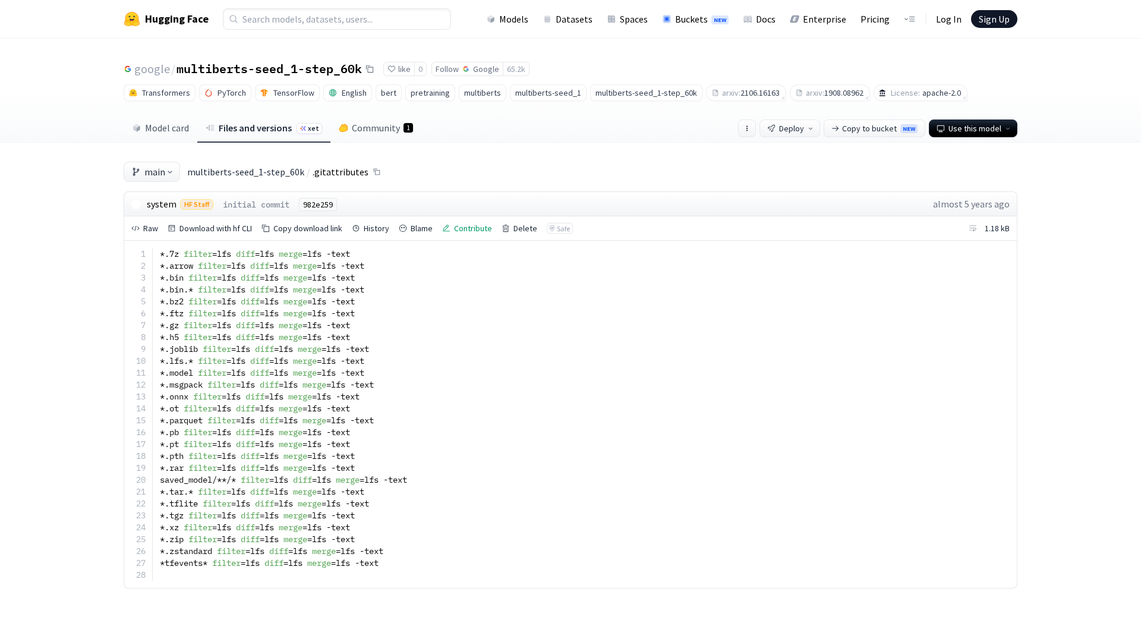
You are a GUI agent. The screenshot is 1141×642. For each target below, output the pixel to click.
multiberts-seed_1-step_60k (269, 68)
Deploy (791, 128)
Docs (766, 19)
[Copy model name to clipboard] (369, 69)
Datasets (574, 19)
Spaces (634, 19)
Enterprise (824, 19)
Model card (167, 128)
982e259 (318, 204)
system (161, 204)
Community (381, 128)
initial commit (256, 204)
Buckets (700, 19)
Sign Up (994, 19)
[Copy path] (376, 171)
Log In (949, 19)
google (152, 68)
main (154, 172)
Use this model (974, 128)
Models (513, 19)
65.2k (516, 69)
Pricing (875, 19)
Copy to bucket (878, 128)
